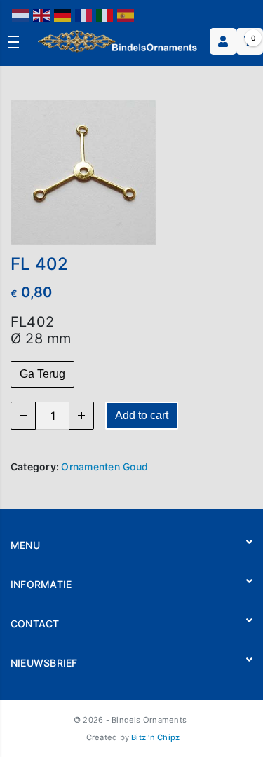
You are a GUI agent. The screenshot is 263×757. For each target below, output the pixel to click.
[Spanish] (126, 14)
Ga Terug (42, 374)
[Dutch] (21, 14)
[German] (63, 14)
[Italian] (105, 14)
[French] (84, 14)
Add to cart (141, 415)
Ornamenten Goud (104, 466)
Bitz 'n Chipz (155, 737)
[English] (42, 14)
